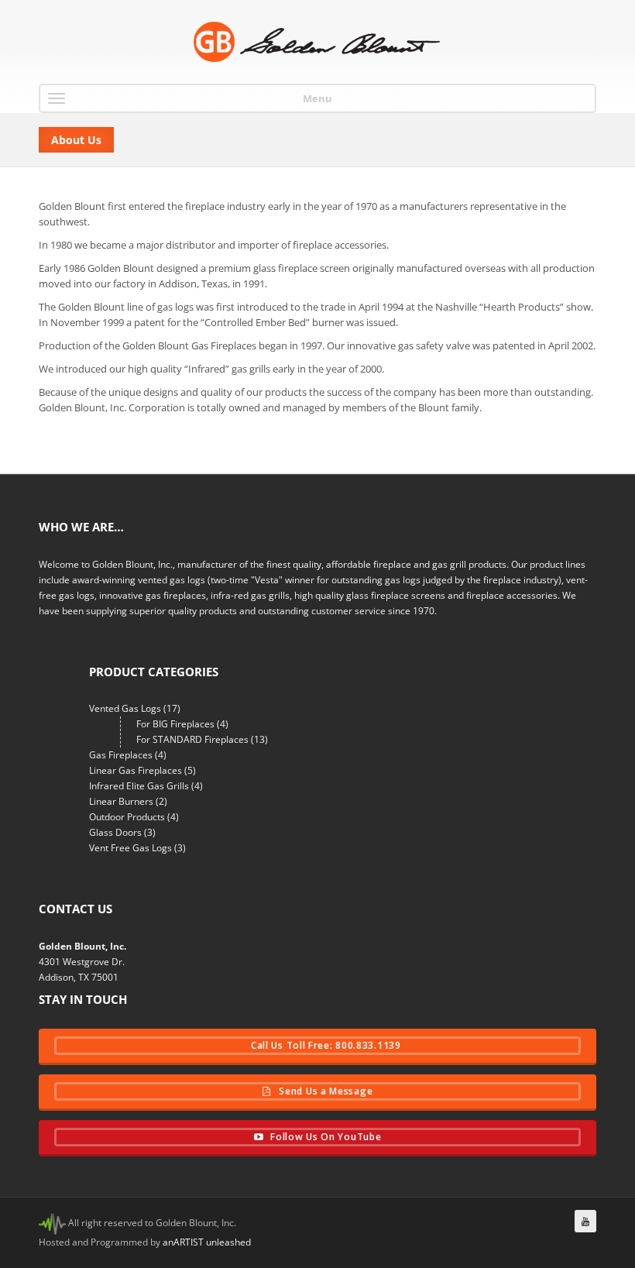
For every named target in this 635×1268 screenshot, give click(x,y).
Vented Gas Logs (125, 708)
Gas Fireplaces (121, 754)
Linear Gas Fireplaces (135, 770)
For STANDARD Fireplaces (192, 739)
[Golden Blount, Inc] (317, 41)
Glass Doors (115, 832)
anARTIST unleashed (207, 1242)
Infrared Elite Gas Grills (139, 785)
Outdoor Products (127, 816)
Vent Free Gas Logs (130, 847)
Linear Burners (121, 801)
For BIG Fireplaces (175, 723)
